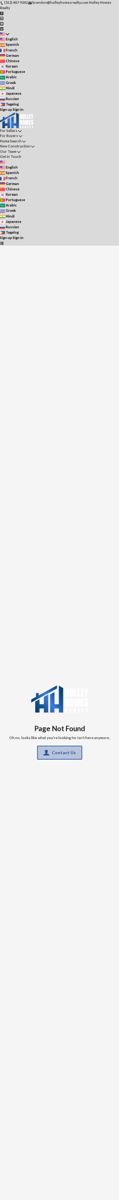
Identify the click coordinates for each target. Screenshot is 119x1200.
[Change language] (4, 34)
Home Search (11, 141)
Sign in (18, 109)
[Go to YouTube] (1, 23)
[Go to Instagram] (1, 18)
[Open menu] (1, 243)
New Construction (15, 146)
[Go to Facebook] (1, 13)
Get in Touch (10, 156)
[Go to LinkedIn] (1, 29)
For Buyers (9, 136)
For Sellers (8, 130)
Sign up (6, 109)
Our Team (8, 151)
